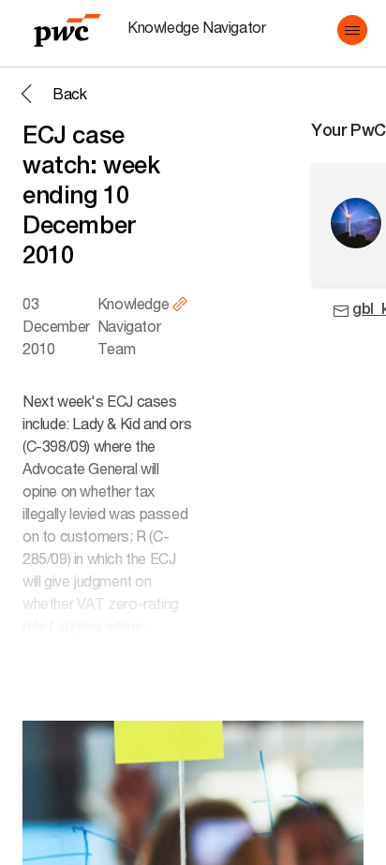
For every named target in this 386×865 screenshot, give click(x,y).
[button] (352, 30)
